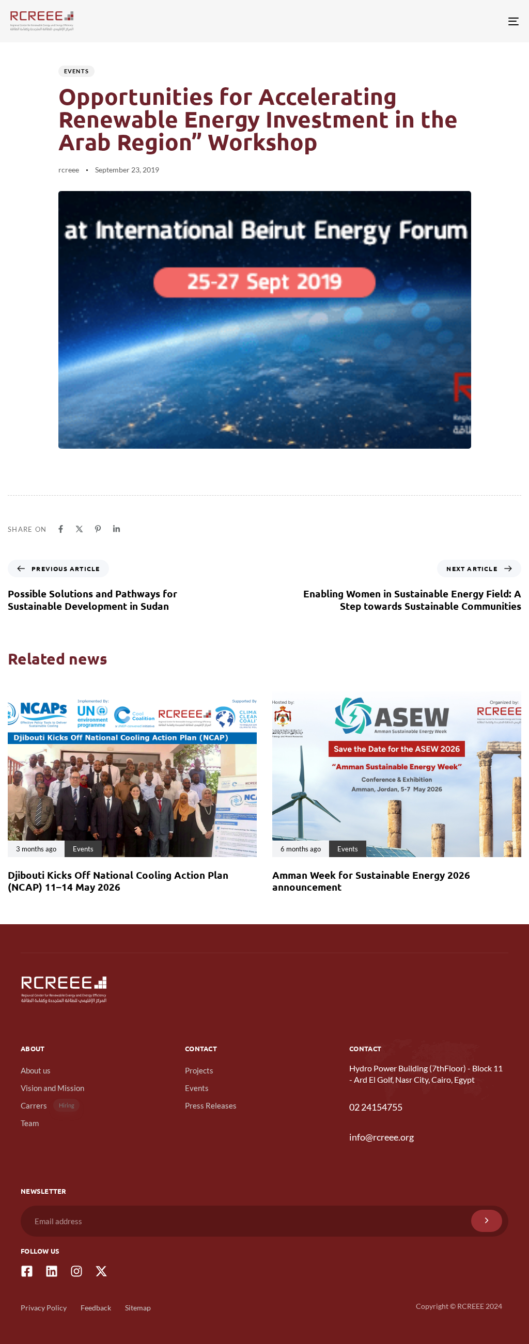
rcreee (68, 169)
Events (76, 71)
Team (30, 1123)
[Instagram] (76, 1271)
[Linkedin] (51, 1271)
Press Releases (211, 1105)
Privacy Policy (44, 1307)
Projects (199, 1070)
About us (36, 1070)
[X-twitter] (101, 1271)
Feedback (96, 1307)
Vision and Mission (52, 1088)
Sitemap (138, 1307)
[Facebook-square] (27, 1271)
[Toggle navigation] (434, 21)
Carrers (47, 1105)
